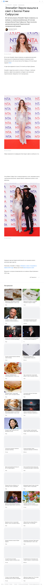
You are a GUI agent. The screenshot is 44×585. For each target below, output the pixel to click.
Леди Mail (15, 4)
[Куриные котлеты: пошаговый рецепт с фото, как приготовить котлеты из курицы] (12, 518)
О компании (6, 584)
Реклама (10, 584)
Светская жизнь (21, 4)
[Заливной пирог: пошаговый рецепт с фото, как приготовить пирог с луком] (12, 389)
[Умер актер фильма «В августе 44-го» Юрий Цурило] (12, 463)
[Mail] (4, 1)
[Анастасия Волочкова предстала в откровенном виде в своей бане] (31, 463)
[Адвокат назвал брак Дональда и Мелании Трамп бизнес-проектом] (12, 499)
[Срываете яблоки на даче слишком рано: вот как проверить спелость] (31, 499)
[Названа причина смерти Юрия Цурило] (12, 536)
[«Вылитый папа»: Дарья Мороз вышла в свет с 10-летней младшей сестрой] (31, 518)
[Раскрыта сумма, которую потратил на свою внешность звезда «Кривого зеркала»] (12, 316)
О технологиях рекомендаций (23, 584)
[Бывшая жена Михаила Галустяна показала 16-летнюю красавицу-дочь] (12, 334)
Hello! (10, 62)
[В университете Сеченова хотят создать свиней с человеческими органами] (31, 555)
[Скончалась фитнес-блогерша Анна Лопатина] (31, 389)
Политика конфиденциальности (34, 584)
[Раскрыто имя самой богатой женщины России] (12, 426)
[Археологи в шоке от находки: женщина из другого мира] (31, 297)
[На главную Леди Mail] (6, 1)
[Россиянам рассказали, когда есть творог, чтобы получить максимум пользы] (31, 316)
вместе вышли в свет (28, 267)
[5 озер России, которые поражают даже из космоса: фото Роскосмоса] (12, 555)
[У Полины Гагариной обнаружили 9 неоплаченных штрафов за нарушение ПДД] (31, 334)
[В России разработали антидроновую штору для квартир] (31, 352)
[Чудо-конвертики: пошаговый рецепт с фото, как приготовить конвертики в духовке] (31, 371)
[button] (22, 42)
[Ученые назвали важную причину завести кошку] (12, 352)
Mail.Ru (2, 584)
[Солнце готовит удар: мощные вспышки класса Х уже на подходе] (12, 573)
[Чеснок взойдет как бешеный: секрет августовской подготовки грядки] (31, 426)
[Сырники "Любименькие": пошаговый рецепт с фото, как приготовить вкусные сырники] (12, 371)
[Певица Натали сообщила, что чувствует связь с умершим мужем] (12, 481)
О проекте (15, 584)
